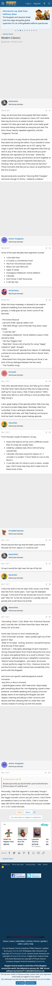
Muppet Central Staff (14, 951)
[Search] (49, 3)
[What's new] (44, 3)
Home (45, 864)
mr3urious (14, 290)
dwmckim (6, 42)
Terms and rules (18, 864)
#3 (50, 300)
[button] (3, 3)
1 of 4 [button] (19, 812)
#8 (50, 584)
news (11, 941)
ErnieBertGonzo (16, 530)
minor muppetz (16, 238)
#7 (50, 563)
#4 (50, 381)
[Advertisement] (26, 70)
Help (39, 864)
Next (27, 812)
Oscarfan (13, 422)
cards (25, 944)
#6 (50, 540)
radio (20, 944)
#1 (50, 110)
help (31, 944)
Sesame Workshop (19, 956)
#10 (49, 773)
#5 (50, 432)
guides (43, 941)
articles (29, 941)
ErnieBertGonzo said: (11, 779)
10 (36, 30)
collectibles (20, 941)
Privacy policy (30, 864)
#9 (50, 617)
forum (36, 941)
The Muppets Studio (19, 953)
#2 (50, 248)
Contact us (6, 864)
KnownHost (40, 961)
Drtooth (12, 372)
